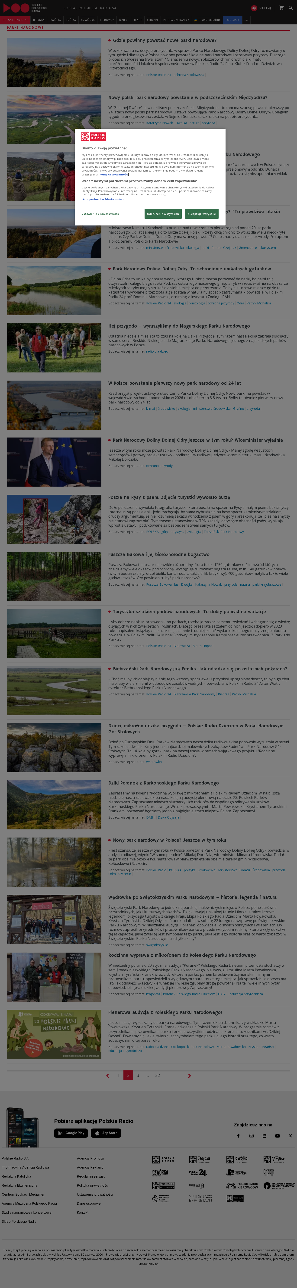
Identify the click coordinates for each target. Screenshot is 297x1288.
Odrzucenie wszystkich (163, 214)
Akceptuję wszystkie (202, 214)
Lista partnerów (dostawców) (102, 199)
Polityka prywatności (114, 174)
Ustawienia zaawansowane (100, 213)
